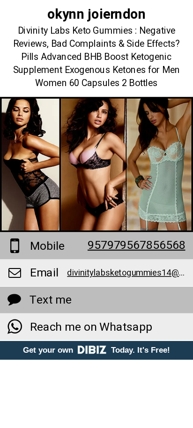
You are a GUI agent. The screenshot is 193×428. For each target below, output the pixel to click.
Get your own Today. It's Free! (96, 350)
